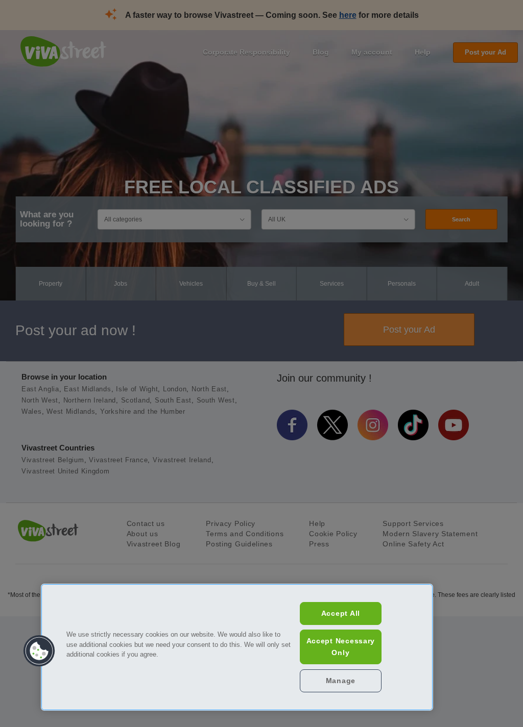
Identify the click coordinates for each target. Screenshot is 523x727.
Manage (340, 680)
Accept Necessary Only (340, 647)
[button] (39, 651)
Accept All (340, 613)
